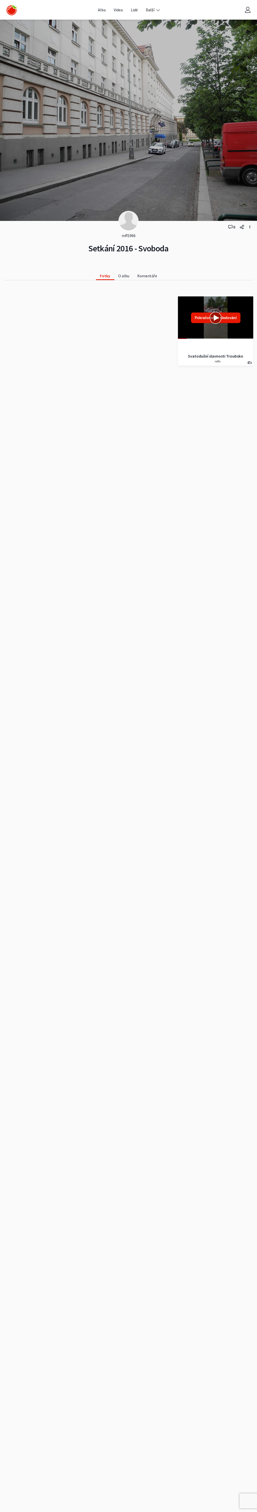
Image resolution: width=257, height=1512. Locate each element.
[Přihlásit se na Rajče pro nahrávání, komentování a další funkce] (248, 10)
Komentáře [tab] (147, 275)
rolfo (217, 361)
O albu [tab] (123, 275)
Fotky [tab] (105, 275)
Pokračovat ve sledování (216, 318)
